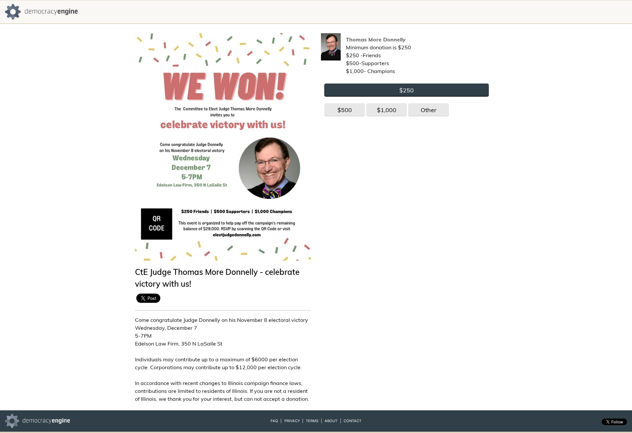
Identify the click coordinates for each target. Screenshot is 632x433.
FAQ (274, 421)
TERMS (312, 421)
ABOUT (331, 421)
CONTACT (352, 421)
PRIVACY (292, 421)
